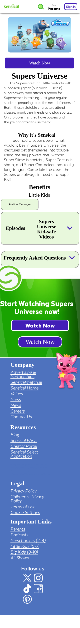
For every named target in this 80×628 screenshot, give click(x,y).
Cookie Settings (25, 512)
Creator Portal (23, 446)
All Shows (19, 558)
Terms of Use (22, 506)
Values (16, 394)
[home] (14, 6)
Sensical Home (24, 388)
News (15, 405)
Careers (17, 411)
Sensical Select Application (24, 454)
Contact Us (21, 417)
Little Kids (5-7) (24, 546)
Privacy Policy (23, 491)
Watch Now (39, 62)
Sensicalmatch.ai (26, 382)
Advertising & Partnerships (23, 374)
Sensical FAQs (23, 440)
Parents (17, 529)
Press (15, 399)
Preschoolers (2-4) (28, 540)
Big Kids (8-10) (24, 552)
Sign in (71, 6)
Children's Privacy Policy (27, 498)
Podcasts (19, 535)
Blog (14, 434)
